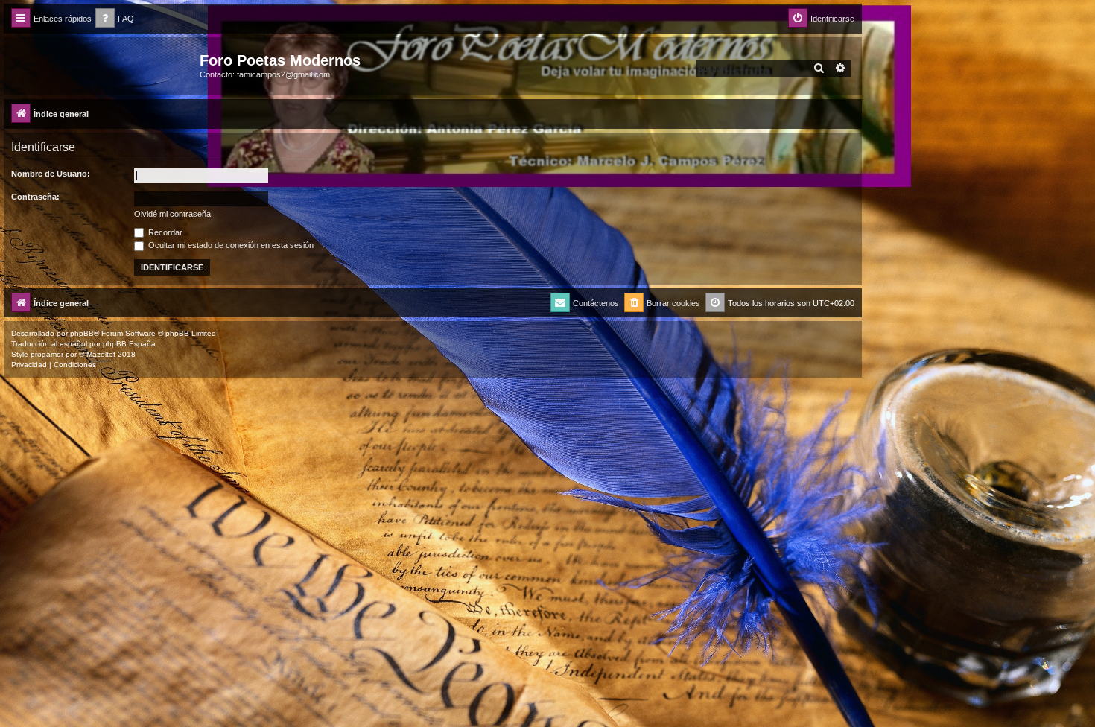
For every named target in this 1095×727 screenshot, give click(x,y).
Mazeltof (100, 354)
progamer (47, 354)
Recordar (164, 232)
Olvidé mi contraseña (172, 213)
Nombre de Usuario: (50, 173)
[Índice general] (103, 65)
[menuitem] (114, 19)
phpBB (82, 333)
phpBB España (129, 344)
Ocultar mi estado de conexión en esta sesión (230, 245)
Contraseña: (35, 196)
